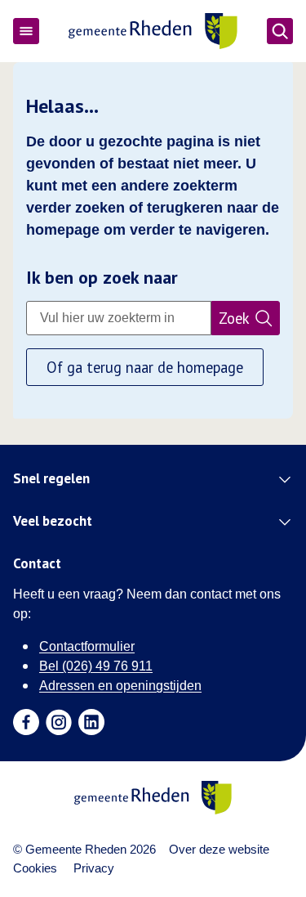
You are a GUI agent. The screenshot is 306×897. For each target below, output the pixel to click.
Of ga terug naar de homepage (145, 367)
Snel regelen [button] (51, 479)
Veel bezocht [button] (52, 522)
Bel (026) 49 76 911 (96, 666)
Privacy (93, 868)
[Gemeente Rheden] (153, 31)
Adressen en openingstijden (120, 686)
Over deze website (219, 849)
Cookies (35, 868)
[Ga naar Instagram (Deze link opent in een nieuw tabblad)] (59, 722)
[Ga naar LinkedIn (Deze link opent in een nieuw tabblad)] (91, 722)
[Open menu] (26, 31)
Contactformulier (87, 646)
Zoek (234, 318)
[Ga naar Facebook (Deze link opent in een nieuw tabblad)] (26, 722)
